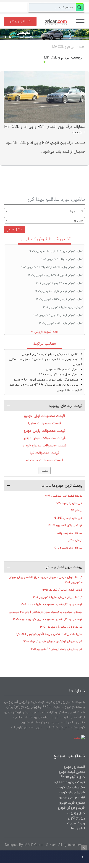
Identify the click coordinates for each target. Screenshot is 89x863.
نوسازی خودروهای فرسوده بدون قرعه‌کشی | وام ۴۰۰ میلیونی (45, 612)
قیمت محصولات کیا (44, 453)
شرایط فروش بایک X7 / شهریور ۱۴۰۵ (61, 323)
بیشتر (44, 470)
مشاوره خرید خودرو (71, 802)
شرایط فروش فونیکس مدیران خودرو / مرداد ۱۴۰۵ (53, 641)
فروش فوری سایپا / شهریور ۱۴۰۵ (63, 307)
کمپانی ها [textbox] (76, 211)
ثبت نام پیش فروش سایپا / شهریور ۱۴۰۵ (57, 597)
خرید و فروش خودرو (71, 807)
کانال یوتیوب (75, 813)
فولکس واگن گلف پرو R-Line (65, 525)
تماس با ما (78, 828)
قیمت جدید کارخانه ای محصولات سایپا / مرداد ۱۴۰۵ (51, 604)
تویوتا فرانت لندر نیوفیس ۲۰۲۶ (63, 495)
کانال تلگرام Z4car (72, 777)
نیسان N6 (76, 510)
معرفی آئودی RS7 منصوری (62, 369)
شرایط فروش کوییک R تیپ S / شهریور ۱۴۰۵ (56, 251)
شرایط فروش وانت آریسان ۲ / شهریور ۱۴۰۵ (56, 649)
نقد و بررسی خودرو (72, 797)
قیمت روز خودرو (74, 767)
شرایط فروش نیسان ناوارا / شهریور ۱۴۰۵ (59, 291)
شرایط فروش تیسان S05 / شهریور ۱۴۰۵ (59, 299)
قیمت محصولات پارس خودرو (44, 431)
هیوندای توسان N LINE (68, 518)
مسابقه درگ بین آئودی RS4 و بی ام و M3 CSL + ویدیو (44, 129)
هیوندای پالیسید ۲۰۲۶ (69, 503)
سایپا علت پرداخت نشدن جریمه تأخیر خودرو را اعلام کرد (49, 634)
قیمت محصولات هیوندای (44, 460)
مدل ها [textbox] (78, 220)
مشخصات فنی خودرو (70, 787)
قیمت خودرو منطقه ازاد (69, 782)
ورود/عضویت (76, 823)
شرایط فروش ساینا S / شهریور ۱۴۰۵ (62, 259)
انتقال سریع (14, 229)
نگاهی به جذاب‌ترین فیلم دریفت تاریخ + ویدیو (50, 354)
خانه (82, 46)
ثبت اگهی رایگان (20, 21)
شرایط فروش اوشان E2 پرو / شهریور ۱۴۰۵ (58, 315)
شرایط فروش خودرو (72, 792)
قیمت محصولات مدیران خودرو (44, 445)
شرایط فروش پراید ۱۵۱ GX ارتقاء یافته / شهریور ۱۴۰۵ (52, 267)
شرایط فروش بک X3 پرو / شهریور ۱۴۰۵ (59, 283)
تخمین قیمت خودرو (71, 772)
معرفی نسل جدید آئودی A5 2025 (58, 374)
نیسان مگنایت (74, 540)
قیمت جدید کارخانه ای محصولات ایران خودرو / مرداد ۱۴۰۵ (47, 619)
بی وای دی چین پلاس (69, 532)
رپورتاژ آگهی (76, 818)
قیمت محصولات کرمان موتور (44, 438)
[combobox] (44, 211)
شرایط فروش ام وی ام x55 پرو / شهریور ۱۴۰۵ (55, 275)
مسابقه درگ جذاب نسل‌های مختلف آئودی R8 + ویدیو (45, 379)
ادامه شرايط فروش (46, 332)
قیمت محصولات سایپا (44, 423)
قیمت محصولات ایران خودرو (44, 416)
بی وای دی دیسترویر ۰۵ (67, 547)
